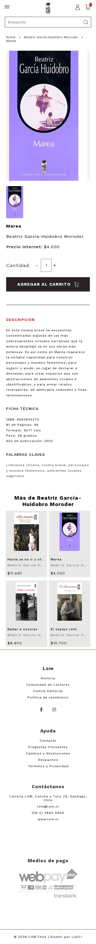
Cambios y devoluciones (48, 753)
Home (10, 37)
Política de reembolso (48, 697)
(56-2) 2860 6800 (48, 813)
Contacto (48, 741)
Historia (48, 678)
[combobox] (48, 22)
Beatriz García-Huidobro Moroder (51, 37)
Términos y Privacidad (48, 766)
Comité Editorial (48, 691)
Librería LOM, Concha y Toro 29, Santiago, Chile (48, 798)
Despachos (48, 760)
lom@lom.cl (48, 806)
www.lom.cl (48, 819)
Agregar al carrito (44, 284)
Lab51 (77, 937)
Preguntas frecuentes (48, 747)
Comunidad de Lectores (48, 684)
